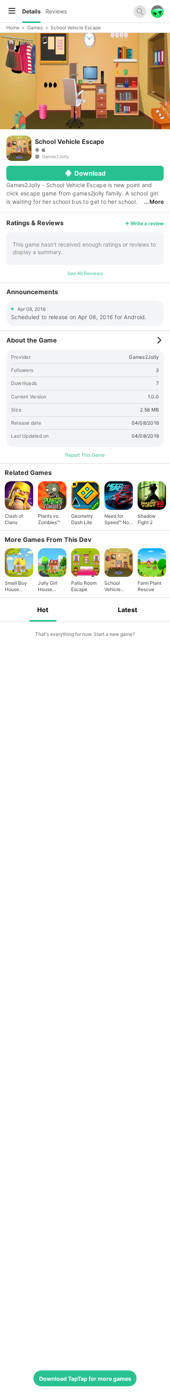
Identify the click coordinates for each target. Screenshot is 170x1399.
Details (31, 11)
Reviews (56, 11)
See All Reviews (85, 273)
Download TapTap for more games (85, 1378)
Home (12, 28)
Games (35, 28)
